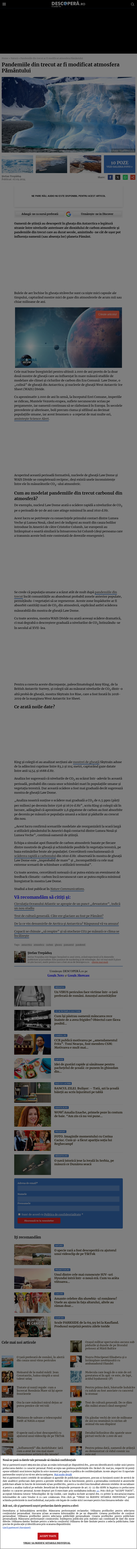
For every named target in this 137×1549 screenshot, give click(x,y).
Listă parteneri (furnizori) (17, 1527)
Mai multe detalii (63, 1474)
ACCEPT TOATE (48, 1536)
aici (97, 1491)
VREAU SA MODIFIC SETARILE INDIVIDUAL (47, 1543)
